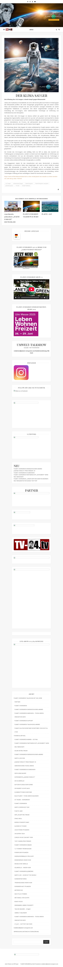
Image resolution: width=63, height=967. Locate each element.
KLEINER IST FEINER (20, 826)
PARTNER (17, 702)
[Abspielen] (16, 297)
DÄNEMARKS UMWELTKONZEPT (24, 905)
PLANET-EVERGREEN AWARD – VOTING (26, 739)
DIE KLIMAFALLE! (19, 781)
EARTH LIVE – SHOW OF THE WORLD (25, 875)
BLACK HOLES (19, 901)
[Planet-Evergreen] (9, 29)
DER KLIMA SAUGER (20, 773)
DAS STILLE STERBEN (21, 894)
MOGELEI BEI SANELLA (21, 864)
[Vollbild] (47, 297)
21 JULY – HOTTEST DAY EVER (23, 924)
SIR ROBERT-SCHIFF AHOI (22, 788)
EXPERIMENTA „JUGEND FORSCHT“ (25, 777)
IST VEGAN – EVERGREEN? (22, 799)
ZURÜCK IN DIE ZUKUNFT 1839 (24, 837)
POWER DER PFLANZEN (21, 852)
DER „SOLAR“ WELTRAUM (22, 815)
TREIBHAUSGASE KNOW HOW (23, 882)
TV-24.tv (17, 185)
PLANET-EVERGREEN (21, 705)
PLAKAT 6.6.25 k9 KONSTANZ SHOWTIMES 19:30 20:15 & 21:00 (31, 730)
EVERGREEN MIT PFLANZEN (23, 886)
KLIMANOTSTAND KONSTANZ (23, 792)
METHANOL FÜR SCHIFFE (22, 897)
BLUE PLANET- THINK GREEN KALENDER (26, 796)
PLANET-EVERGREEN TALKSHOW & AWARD (27, 724)
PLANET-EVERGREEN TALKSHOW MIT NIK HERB (28, 698)
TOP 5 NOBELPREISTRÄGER (23, 841)
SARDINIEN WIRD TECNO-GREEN (24, 766)
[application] (31, 289)
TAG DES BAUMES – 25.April (22, 909)
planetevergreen (9, 185)
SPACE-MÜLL (18, 818)
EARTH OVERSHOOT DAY (22, 807)
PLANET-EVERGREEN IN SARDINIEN (24, 473)
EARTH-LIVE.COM (20, 758)
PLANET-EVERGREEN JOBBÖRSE (24, 871)
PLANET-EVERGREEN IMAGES (23, 845)
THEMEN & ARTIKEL (20, 735)
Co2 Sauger (8, 183)
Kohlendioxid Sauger (18, 183)
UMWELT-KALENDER (21, 913)
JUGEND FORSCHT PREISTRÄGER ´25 (24, 470)
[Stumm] (44, 297)
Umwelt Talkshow (26, 185)
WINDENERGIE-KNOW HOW (23, 860)
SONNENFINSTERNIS (21, 879)
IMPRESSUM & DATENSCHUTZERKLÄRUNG (26, 931)
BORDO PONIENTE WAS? (22, 822)
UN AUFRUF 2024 (20, 833)
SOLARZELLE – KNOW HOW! (23, 867)
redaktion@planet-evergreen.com (23, 928)
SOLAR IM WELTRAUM (21, 750)
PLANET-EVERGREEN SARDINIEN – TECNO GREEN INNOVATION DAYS (29, 715)
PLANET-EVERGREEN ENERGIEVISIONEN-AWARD (29, 709)
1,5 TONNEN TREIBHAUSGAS (23, 848)
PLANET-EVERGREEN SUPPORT (24, 720)
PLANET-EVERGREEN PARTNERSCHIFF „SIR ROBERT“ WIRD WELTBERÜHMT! (32, 745)
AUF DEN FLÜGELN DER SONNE (24, 784)
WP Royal (16, 964)
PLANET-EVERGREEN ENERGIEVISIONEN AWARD (28, 469)
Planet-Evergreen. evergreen (41, 183)
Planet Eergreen (29, 183)
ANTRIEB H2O (19, 890)
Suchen (46, 941)
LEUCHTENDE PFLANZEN (22, 830)
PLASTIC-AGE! (47, 214)
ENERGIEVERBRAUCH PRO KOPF (24, 856)
